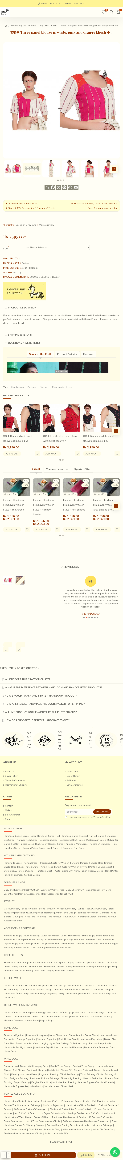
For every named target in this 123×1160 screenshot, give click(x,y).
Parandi (102, 916)
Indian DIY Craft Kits (103, 1129)
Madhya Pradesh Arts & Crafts (83, 1113)
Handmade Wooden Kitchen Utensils (22, 985)
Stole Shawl (10, 870)
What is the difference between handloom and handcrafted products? (53, 687)
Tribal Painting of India (91, 1074)
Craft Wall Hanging (37, 1070)
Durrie (112, 966)
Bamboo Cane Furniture (96, 1047)
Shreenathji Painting (71, 1078)
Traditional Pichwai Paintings (44, 1078)
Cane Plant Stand (13, 1043)
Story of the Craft (40, 354)
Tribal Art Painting (69, 1074)
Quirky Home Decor (68, 993)
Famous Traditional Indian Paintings (22, 1105)
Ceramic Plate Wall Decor (87, 1070)
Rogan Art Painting (48, 1074)
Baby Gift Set (32, 889)
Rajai (70, 962)
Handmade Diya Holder (46, 1047)
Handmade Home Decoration (94, 993)
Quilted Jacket (105, 866)
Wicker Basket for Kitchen (95, 989)
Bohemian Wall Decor (15, 1066)
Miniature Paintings (102, 1125)
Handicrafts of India (14, 1101)
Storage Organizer (26, 1039)
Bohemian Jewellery (25, 912)
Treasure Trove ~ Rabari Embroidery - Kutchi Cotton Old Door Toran (22, 603)
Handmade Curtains (83, 966)
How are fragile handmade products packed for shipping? (45, 704)
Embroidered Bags (105, 935)
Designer (32, 387)
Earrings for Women (88, 912)
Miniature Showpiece (37, 1035)
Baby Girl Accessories (29, 893)
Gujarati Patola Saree (34, 848)
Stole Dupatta (26, 870)
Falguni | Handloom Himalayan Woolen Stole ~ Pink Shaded (74, 505)
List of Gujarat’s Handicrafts (51, 1113)
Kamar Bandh (67, 943)
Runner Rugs (101, 966)
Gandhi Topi (38, 943)
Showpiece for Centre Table (83, 1035)
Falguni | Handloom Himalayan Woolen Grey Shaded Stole (103, 505)
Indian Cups (79, 1012)
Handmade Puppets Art (16, 1086)
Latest (36, 469)
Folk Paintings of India (103, 1101)
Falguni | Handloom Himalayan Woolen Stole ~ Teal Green (14, 505)
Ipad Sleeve (25, 943)
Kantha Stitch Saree (100, 843)
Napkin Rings (47, 1020)
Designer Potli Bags (54, 939)
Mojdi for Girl (37, 947)
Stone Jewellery (47, 908)
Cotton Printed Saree (23, 843)
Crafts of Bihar (41, 1117)
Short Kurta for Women (67, 866)
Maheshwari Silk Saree (92, 835)
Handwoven (17, 387)
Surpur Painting (22, 1082)
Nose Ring (30, 916)
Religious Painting (19, 1078)
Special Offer (82, 469)
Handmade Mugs (95, 1012)
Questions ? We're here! (24, 343)
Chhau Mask (67, 1086)
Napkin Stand (32, 1020)
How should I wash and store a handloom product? (41, 695)
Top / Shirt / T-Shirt (48, 25)
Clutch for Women (50, 935)
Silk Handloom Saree (67, 835)
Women (44, 387)
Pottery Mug (37, 1012)
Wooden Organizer (47, 1039)
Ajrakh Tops (47, 866)
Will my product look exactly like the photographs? (41, 712)
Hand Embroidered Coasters (54, 1016)
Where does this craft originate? (27, 679)
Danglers (104, 912)
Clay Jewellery (99, 908)
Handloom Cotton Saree (16, 835)
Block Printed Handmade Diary (44, 1129)
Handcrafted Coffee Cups (58, 1012)
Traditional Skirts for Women (54, 862)
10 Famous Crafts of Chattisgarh (30, 1109)
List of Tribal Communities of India (43, 1121)
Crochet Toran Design (84, 1066)
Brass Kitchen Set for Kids (67, 989)
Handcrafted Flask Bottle (17, 1012)
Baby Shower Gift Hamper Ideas (82, 889)
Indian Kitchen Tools (53, 985)
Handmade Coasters (100, 1016)
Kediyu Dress (96, 870)
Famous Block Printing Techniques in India (68, 1125)
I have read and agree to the (89, 817)
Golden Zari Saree (96, 839)
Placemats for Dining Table (18, 970)
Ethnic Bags (88, 935)
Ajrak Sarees (53, 848)
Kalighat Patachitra (41, 1082)
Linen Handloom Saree (42, 835)
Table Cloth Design (43, 970)
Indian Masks (36, 1086)
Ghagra (75, 862)
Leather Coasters (79, 1016)
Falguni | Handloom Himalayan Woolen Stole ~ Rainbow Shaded (43, 507)
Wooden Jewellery (66, 908)
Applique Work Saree (77, 843)
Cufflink (80, 943)
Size (5, 248)
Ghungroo (18, 916)
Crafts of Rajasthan (53, 1105)
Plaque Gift (66, 1070)
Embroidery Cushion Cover (57, 966)
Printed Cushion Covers (30, 966)
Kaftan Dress (30, 862)
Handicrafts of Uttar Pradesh (80, 1105)
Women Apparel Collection (23, 25)
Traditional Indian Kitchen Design (35, 989)
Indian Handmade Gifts (56, 1133)
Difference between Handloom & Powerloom (86, 1121)
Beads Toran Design (60, 1066)
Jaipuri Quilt (80, 962)
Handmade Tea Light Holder (18, 1047)
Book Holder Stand (68, 1039)
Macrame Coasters (13, 1020)
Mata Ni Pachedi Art (93, 1078)
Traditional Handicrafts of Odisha (69, 1117)
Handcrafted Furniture (71, 1047)
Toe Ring (41, 916)
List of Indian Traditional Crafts (42, 1101)
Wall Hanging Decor (38, 1066)
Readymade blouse (62, 387)
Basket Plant (110, 1039)
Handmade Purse (33, 939)
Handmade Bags (12, 935)
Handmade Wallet (13, 939)
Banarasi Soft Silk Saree (72, 839)
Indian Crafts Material (15, 1129)
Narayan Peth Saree (27, 839)
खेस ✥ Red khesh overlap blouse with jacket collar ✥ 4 (60, 439)
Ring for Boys (54, 916)
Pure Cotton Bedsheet (15, 962)
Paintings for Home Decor (24, 1074)
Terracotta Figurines (14, 1035)
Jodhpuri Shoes (21, 947)
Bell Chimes (19, 1070)
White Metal (84, 908)
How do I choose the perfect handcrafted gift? (37, 720)
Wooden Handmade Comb (76, 1129)
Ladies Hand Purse (70, 935)
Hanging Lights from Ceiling (54, 1043)
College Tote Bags (74, 939)
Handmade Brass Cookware (80, 985)
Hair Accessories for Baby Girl (57, 893)
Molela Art (53, 1070)
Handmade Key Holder (91, 1039)
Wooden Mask (52, 1086)
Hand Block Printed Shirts (25, 866)
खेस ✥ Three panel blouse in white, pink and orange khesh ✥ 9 (7, 610)
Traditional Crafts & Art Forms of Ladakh (70, 1109)
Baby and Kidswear (14, 889)
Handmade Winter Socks (58, 947)
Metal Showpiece (58, 1035)
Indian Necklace (45, 912)
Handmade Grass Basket (25, 1016)
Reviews (88, 354)
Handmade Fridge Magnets (42, 993)
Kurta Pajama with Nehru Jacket (71, 870)
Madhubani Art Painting (64, 1082)
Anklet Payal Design (65, 912)
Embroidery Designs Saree (49, 843)
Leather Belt (52, 943)
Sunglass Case (93, 939)
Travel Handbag (31, 935)
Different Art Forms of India (75, 1101)
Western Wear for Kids (52, 889)
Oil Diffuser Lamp (78, 1043)
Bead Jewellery (29, 908)
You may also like (57, 469)
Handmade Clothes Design (26, 874)
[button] (7, 169)
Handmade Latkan (87, 916)
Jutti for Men (92, 943)
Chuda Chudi (69, 916)
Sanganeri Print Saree (74, 848)
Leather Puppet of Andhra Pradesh (96, 1082)
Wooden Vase (31, 1043)
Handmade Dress (13, 862)
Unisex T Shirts (89, 862)
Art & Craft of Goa (24, 1113)
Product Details (67, 354)
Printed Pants (88, 866)
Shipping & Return (20, 334)
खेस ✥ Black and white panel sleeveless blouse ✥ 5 (98, 439)
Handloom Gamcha (64, 970)
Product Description (22, 307)
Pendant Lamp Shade (100, 1043)
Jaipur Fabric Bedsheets (40, 962)
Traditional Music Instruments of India (23, 1133)
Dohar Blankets (96, 962)
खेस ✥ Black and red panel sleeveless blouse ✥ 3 (17, 439)
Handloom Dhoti (44, 870)
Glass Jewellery (12, 908)
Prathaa (25, 263)
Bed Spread (60, 962)
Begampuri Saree (48, 839)
